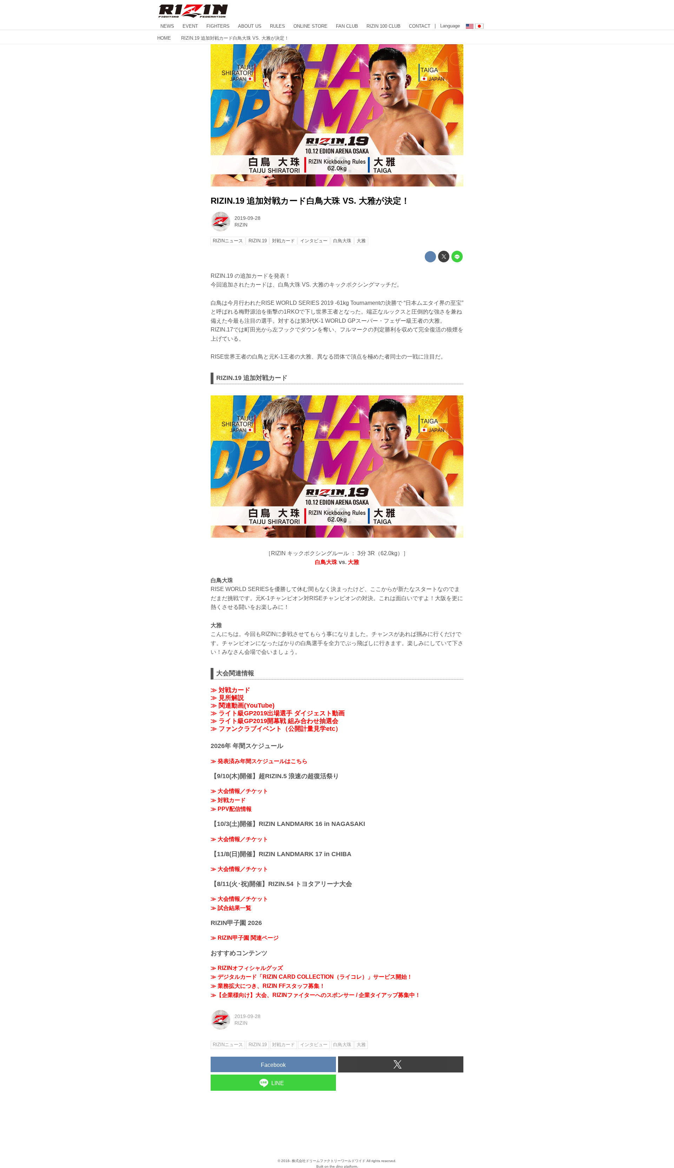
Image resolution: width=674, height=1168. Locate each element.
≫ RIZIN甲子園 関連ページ (245, 938)
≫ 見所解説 (227, 697)
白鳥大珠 (326, 562)
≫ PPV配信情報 (231, 809)
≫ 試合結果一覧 (231, 908)
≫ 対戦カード (230, 690)
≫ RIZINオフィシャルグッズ (247, 968)
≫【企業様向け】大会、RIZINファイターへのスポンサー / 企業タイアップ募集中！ (316, 995)
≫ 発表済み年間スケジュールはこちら (259, 761)
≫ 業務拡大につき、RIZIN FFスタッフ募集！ (268, 986)
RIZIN (240, 225)
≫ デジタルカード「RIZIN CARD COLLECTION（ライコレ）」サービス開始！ (311, 977)
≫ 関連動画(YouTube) (243, 705)
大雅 (353, 562)
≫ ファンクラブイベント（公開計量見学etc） (276, 728)
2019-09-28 (247, 218)
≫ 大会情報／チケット (239, 791)
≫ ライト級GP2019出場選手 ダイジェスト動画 (278, 713)
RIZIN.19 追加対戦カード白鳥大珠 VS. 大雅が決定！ (310, 200)
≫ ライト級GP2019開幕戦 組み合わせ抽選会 (274, 720)
